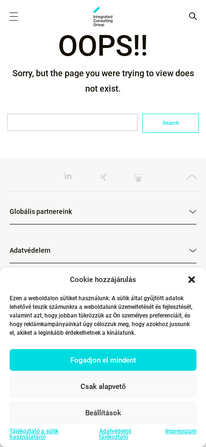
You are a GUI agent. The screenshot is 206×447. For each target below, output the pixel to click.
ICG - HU (103, 17)
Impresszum (180, 431)
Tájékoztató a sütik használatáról (34, 434)
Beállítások (103, 413)
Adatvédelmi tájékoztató (115, 434)
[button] (191, 279)
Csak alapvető (103, 386)
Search (170, 123)
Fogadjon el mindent (103, 360)
